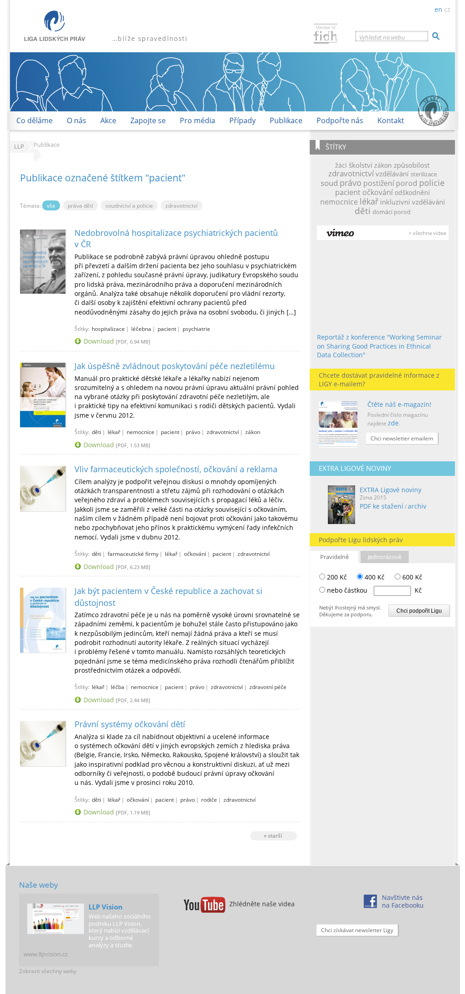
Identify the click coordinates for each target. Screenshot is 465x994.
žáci (341, 165)
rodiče (209, 799)
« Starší (273, 835)
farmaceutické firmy (133, 553)
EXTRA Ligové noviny (390, 489)
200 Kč (336, 577)
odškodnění (412, 192)
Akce (108, 120)
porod (406, 183)
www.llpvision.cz (46, 954)
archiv (417, 506)
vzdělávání (392, 174)
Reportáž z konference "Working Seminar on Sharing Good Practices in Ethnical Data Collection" (379, 346)
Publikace (286, 120)
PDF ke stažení (381, 506)
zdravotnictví (351, 173)
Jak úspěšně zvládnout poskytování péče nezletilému (174, 365)
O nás (76, 120)
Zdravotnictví (181, 205)
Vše (51, 205)
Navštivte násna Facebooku (403, 901)
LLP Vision (106, 906)
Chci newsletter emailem (402, 438)
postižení (378, 183)
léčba (117, 686)
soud (329, 182)
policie (432, 182)
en (438, 9)
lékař (369, 201)
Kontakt (390, 120)
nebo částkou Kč (374, 590)
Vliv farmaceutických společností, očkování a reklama (175, 469)
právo (350, 182)
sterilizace (424, 174)
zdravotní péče (268, 686)
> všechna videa (427, 233)
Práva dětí (80, 205)
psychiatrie (196, 328)
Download (99, 341)
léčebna (141, 328)
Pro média (197, 120)
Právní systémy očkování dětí (129, 724)
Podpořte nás (340, 120)
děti (363, 210)
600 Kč (411, 577)
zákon (383, 165)
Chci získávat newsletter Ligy (357, 930)
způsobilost (412, 165)
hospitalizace (108, 328)
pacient (348, 192)
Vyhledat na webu (382, 37)
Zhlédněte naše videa (262, 903)
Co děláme (34, 120)
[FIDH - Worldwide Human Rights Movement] (325, 35)
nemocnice (339, 202)
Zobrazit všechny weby (47, 971)
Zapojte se (148, 120)
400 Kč (374, 577)
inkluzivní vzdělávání (412, 201)
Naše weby (38, 884)
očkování (377, 192)
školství (360, 165)
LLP (19, 146)
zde (393, 423)
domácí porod (391, 212)
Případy (242, 120)
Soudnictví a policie (129, 205)
